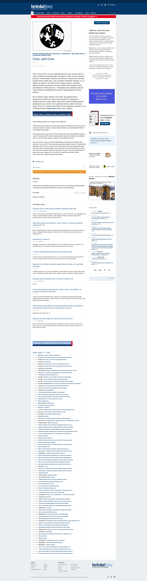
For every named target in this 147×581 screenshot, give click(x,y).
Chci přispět (105, 123)
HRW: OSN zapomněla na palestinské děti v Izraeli (51, 518)
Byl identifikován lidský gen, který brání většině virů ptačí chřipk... (54, 527)
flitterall (46, 416)
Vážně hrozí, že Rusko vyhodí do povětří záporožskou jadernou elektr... (56, 468)
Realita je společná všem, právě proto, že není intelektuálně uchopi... (61, 431)
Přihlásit (112, 5)
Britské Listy (102, 565)
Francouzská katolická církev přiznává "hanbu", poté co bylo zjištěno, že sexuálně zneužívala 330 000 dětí (57, 290)
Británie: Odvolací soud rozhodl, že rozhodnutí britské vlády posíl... (55, 499)
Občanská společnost (36, 569)
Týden (95, 270)
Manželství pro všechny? (41, 239)
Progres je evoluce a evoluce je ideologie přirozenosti (60, 529)
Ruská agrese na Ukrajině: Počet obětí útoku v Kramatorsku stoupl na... (56, 553)
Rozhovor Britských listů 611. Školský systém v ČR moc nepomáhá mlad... (57, 409)
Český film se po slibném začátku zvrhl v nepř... (57, 366)
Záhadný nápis (50, 403)
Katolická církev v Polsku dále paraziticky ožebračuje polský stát (54, 208)
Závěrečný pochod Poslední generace (48, 512)
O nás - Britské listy (62, 564)
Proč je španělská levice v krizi (46, 483)
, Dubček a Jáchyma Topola (55, 379)
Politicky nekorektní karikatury (102, 178)
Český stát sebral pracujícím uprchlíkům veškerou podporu (52, 388)
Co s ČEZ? (48, 507)
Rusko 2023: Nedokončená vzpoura (47, 488)
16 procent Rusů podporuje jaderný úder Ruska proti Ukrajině (53, 503)
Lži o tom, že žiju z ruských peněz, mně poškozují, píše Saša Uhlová (101, 217)
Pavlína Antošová (43, 422)
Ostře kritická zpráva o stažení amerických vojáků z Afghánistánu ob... (55, 457)
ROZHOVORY (55, 13)
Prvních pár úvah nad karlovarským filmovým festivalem (67, 383)
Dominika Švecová (48, 383)
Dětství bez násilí (43, 538)
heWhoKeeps (48, 531)
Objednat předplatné (102, 22)
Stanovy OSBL (74, 564)
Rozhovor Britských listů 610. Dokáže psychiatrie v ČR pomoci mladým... (56, 427)
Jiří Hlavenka (42, 540)
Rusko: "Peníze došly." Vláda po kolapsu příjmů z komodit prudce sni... (56, 490)
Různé (45, 569)
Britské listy (43, 7)
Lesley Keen (41, 361)
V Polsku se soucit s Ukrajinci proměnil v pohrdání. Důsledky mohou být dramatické (102, 229)
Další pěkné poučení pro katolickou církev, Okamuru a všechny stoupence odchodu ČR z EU (58, 224)
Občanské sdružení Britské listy (47, 577)
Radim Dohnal (42, 507)
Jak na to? (94, 143)
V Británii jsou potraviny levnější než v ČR (48, 375)
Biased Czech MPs (52, 475)
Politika (45, 566)
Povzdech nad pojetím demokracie (54, 542)
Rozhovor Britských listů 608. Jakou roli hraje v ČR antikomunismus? (55, 440)
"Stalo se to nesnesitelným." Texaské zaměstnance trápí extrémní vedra (55, 460)
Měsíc (100, 270)
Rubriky (70, 13)
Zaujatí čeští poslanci (53, 422)
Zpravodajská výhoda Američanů (47, 477)
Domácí (45, 564)
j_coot (46, 466)
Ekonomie (33, 566)
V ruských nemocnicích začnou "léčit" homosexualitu (51, 492)
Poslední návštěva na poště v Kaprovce (55, 453)
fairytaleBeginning (49, 390)
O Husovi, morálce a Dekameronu (52, 355)
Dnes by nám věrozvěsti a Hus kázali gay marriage (56, 364)
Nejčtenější (92, 207)
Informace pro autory (75, 567)
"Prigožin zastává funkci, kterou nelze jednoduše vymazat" (53, 479)
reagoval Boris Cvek (53, 108)
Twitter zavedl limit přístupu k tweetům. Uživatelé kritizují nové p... (54, 449)
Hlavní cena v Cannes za (54, 359)
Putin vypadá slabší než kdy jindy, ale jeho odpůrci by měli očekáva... (54, 464)
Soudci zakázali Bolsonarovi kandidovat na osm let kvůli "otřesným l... (55, 455)
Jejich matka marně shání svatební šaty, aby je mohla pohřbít (53, 516)
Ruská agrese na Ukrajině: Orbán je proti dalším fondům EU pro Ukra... (56, 470)
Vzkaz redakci (74, 566)
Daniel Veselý (42, 520)
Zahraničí (33, 564)
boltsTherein (48, 361)
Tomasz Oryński (42, 211)
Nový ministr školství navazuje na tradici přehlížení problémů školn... (55, 505)
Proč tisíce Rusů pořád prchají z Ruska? (103, 235)
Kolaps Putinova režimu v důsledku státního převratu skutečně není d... (63, 520)
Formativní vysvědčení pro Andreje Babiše (57, 514)
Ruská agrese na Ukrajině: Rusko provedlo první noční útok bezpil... (54, 418)
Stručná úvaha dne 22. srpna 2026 (101, 213)
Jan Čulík (40, 359)
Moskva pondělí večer (43, 401)
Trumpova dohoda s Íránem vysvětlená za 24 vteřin (102, 263)
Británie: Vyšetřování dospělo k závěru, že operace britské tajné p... (55, 501)
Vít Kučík (41, 241)
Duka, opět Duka (43, 536)
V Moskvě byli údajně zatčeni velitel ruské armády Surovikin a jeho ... (55, 549)
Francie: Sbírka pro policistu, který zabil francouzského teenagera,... (54, 396)
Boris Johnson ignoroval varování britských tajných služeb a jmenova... (56, 551)
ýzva (46, 97)
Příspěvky (93, 13)
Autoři (87, 13)
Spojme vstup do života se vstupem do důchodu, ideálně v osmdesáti (101, 254)
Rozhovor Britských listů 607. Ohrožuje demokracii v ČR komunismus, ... (55, 444)
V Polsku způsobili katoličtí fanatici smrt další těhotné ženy (52, 252)
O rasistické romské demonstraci (46, 405)
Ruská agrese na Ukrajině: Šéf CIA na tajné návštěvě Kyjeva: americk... (55, 451)
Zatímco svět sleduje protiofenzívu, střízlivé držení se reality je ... (53, 394)
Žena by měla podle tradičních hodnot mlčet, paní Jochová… (53, 318)
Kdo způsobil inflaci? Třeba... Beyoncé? (55, 540)
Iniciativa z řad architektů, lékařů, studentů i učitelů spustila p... (54, 525)
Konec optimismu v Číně (44, 446)
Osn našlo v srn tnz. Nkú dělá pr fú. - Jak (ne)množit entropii (60, 494)
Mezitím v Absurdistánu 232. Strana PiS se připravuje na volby (62, 370)
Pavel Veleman (41, 420)
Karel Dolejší (41, 414)
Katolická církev (40, 161)
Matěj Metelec (42, 453)
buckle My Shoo (48, 438)
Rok (105, 270)
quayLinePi (48, 497)
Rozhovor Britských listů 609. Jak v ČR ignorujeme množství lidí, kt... (55, 433)
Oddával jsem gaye (43, 473)
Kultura (32, 567)
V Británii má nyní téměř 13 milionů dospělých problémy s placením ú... (55, 429)
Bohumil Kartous (43, 514)
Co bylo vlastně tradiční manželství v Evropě (55, 412)
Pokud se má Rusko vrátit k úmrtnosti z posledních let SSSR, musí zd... (55, 425)
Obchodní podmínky (62, 571)
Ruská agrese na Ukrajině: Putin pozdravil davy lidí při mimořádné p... (55, 510)
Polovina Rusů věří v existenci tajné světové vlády (50, 399)
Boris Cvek (41, 281)
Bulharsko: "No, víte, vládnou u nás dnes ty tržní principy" (57, 377)
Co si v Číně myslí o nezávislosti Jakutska (49, 486)
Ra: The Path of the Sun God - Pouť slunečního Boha (56, 385)
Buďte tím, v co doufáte (43, 407)
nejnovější (76, 193)
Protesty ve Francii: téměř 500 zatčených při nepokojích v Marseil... (54, 462)
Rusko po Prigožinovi (43, 436)
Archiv (49, 13)
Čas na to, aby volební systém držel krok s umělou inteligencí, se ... (55, 547)
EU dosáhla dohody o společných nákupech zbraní (51, 481)
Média (45, 567)
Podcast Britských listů (100, 133)
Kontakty (60, 566)
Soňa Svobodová (42, 403)
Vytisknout (37, 167)
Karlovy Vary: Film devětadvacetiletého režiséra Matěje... (58, 381)
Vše (109, 270)
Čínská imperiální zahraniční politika (46, 442)
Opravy (60, 567)
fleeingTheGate (48, 368)
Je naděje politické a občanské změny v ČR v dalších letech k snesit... (63, 420)
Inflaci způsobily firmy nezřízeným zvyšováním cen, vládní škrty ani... (55, 534)
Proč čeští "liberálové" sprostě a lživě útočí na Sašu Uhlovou (103, 223)
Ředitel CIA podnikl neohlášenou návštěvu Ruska (102, 239)
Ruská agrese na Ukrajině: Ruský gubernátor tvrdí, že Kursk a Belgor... (55, 372)
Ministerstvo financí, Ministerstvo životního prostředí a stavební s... (55, 523)
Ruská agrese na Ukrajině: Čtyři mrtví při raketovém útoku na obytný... (55, 357)
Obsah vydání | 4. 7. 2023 (41, 352)
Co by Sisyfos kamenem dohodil (52, 414)
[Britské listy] (52, 114)
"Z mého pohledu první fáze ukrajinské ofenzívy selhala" (51, 392)
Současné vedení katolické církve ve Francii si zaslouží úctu (53, 279)
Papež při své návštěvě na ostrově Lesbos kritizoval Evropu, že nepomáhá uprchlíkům (58, 265)
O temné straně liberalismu (99, 259)
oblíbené (83, 193)
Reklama (60, 569)
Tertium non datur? (50, 544)
